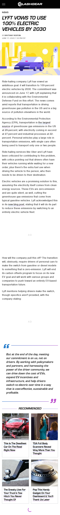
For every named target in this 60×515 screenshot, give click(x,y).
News (5, 13)
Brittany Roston (13, 35)
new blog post (16, 204)
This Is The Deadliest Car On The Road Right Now (15, 446)
